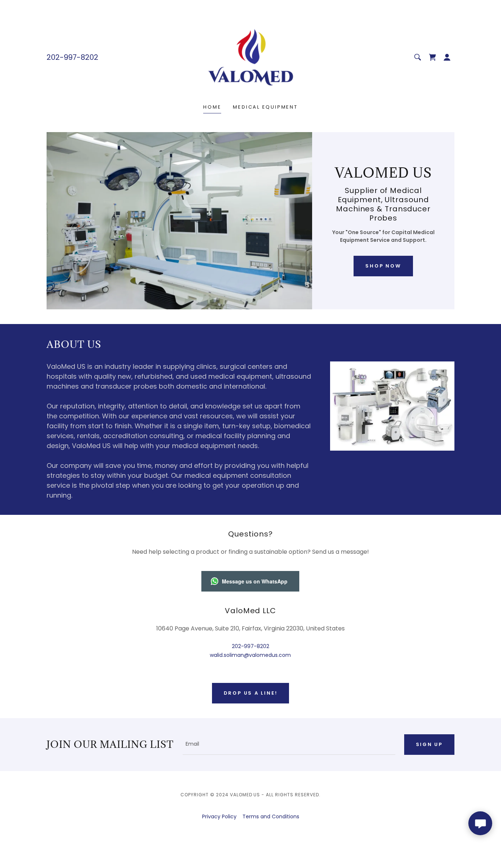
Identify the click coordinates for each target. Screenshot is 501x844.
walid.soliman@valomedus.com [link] (250, 655)
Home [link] (212, 106)
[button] (447, 57)
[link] (250, 57)
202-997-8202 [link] (72, 57)
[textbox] (289, 744)
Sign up (429, 744)
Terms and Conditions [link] (270, 816)
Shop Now (383, 265)
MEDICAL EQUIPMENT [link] (265, 106)
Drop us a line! (251, 693)
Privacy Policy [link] (219, 816)
